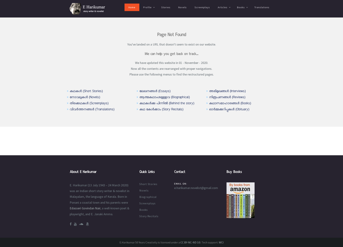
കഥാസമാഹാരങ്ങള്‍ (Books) (230, 103)
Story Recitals (148, 216)
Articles (222, 7)
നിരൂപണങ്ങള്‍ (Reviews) (227, 97)
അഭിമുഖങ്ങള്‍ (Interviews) (227, 91)
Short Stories (148, 184)
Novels (182, 7)
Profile (147, 7)
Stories (165, 7)
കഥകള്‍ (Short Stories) (86, 91)
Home (131, 7)
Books (241, 7)
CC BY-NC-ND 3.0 (190, 242)
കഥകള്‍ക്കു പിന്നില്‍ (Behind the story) (166, 103)
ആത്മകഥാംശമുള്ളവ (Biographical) (164, 97)
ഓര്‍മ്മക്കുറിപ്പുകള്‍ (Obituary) (229, 110)
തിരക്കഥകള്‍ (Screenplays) (89, 103)
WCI (221, 242)
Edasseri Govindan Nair (85, 208)
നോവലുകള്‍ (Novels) (85, 97)
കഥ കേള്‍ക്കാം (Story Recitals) (161, 110)
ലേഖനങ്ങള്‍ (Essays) (154, 91)
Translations (261, 7)
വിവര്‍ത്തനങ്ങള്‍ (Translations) (92, 110)
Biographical (148, 197)
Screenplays (202, 7)
